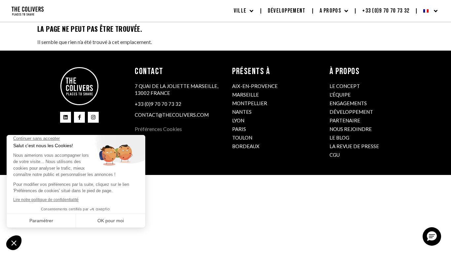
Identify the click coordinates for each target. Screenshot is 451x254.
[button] (432, 236)
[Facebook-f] (79, 117)
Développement (287, 10)
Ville (240, 10)
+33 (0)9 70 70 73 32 (385, 10)
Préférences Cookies (158, 129)
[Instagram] (93, 117)
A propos (330, 10)
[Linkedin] (65, 117)
